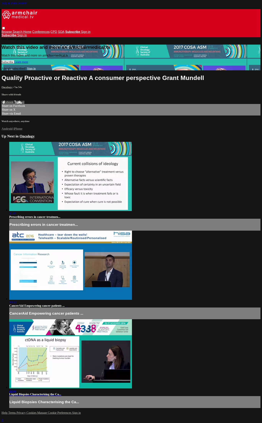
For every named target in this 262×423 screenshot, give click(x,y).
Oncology (7, 87)
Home (27, 31)
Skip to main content (14, 3)
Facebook (8, 102)
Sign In (22, 35)
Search (18, 31)
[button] (3, 28)
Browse (7, 31)
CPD (53, 31)
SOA (61, 31)
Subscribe (8, 62)
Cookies (31, 412)
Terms (12, 412)
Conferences (41, 31)
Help (5, 412)
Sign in (86, 31)
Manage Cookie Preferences (54, 412)
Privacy (21, 412)
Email (20, 102)
